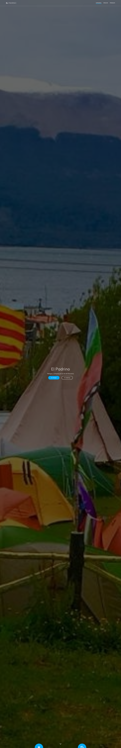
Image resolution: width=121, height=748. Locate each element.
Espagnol (99, 2)
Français (112, 2)
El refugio (54, 377)
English (105, 2)
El (11, 3)
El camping (67, 377)
